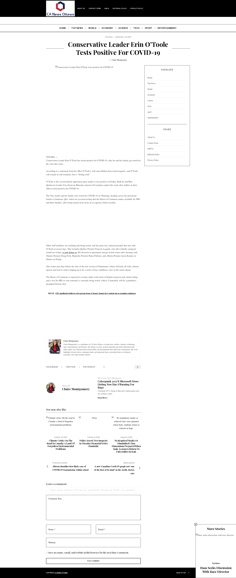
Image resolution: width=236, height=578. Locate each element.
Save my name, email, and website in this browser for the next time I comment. (88, 552)
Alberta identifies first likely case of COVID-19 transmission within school (70, 466)
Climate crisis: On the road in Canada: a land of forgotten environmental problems (61, 444)
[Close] (195, 524)
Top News (109, 37)
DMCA (106, 8)
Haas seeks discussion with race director (216, 570)
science (150, 100)
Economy (151, 94)
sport (149, 112)
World (150, 89)
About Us (81, 8)
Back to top (181, 573)
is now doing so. (70, 252)
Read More (102, 398)
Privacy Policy (136, 8)
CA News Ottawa (61, 573)
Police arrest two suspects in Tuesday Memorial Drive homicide (93, 443)
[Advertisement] (93, 134)
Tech (149, 106)
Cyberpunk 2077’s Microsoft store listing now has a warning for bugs (118, 384)
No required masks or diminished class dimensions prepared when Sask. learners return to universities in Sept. (126, 446)
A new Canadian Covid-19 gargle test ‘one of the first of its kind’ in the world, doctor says (114, 468)
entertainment (153, 117)
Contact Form (95, 8)
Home (150, 77)
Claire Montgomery (119, 60)
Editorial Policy (120, 8)
